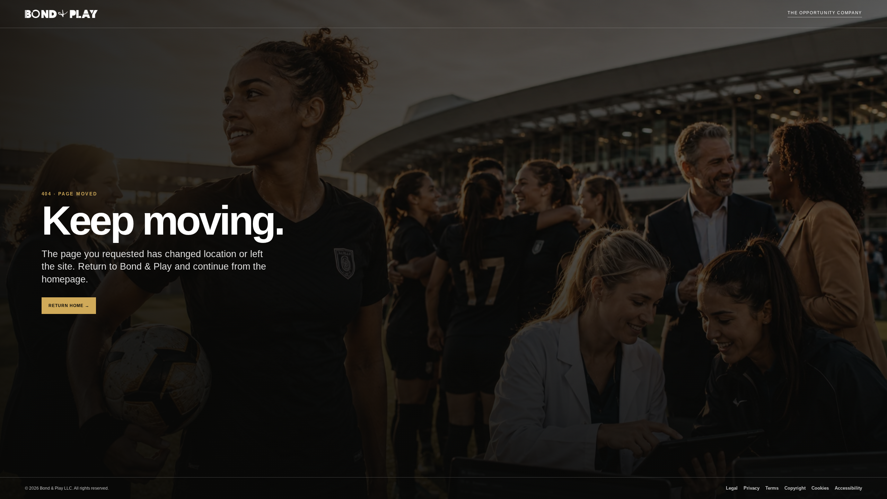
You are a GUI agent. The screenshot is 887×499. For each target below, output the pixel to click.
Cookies (820, 488)
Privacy (751, 488)
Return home (69, 305)
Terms (772, 488)
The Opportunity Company (825, 12)
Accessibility (848, 488)
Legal (732, 488)
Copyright (795, 488)
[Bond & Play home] (61, 14)
